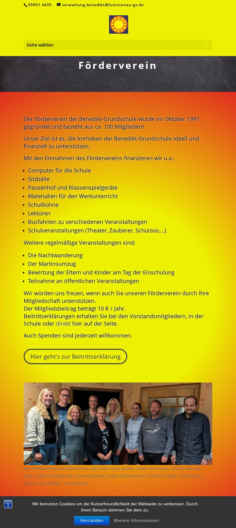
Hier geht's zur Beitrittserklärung (75, 356)
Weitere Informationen (136, 520)
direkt (63, 323)
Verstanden (91, 520)
